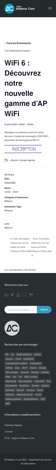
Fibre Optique (12, 372)
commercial (29, 359)
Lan (20, 377)
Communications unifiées (16, 363)
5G (12, 354)
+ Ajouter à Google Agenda (22, 160)
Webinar (8, 201)
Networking (11, 381)
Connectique (35, 363)
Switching (10, 390)
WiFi (8, 403)
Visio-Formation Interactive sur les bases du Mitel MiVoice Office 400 (20, 244)
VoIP (43, 399)
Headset (35, 372)
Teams (40, 390)
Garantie (24, 372)
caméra (37, 354)
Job (14, 377)
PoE (48, 381)
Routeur (35, 385)
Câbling (9, 368)
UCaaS (38, 394)
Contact (8, 431)
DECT (24, 368)
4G (7, 354)
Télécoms (10, 394)
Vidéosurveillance (13, 399)
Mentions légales (13, 425)
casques (9, 359)
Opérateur (39, 381)
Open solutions (25, 381)
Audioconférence (24, 354)
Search (44, 309)
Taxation (30, 390)
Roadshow (24, 385)
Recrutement (11, 385)
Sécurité (20, 390)
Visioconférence (31, 399)
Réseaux (8, 210)
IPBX (8, 377)
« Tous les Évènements (17, 43)
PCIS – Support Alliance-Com (19, 438)
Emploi (33, 368)
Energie (42, 368)
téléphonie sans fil (24, 394)
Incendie (45, 372)
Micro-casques (31, 377)
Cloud (18, 359)
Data (17, 368)
